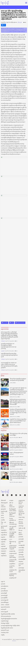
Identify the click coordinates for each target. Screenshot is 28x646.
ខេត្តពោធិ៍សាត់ (4, 535)
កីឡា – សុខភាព (3, 523)
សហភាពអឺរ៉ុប (21, 548)
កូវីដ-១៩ (11, 503)
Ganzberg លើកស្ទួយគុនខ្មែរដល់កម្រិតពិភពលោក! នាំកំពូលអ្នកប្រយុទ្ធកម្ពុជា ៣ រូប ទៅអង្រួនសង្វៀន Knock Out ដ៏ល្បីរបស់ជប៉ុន (18, 412)
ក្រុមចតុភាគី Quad (5, 630)
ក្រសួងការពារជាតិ (13, 553)
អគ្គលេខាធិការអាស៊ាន (5, 607)
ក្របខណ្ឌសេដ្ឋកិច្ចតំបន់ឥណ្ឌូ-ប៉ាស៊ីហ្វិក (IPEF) (10, 626)
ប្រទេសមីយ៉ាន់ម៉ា (4, 591)
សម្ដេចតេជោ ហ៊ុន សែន (21, 507)
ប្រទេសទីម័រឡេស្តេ (4, 602)
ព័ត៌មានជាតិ (3, 500)
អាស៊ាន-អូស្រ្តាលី (4, 612)
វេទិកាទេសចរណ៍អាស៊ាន (6, 616)
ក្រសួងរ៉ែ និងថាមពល (11, 567)
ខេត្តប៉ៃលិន (3, 542)
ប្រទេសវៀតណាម (4, 586)
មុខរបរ (2, 515)
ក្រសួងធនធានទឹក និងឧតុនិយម (13, 560)
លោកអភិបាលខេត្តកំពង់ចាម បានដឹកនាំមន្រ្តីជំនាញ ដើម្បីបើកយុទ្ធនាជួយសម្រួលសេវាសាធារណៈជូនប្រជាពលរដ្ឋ (8, 346)
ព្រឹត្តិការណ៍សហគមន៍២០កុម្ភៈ (13, 523)
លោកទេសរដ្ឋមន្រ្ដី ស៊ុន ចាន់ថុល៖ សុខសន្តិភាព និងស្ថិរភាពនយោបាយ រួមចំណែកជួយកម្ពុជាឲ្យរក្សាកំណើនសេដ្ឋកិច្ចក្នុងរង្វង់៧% (9, 365)
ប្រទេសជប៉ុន (21, 550)
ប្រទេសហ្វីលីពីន (4, 598)
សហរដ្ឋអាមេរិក (22, 545)
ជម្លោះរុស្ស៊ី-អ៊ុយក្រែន (22, 571)
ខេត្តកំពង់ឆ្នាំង (3, 539)
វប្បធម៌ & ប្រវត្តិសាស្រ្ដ (4, 512)
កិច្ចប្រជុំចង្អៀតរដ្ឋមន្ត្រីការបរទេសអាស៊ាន (9, 619)
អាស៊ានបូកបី (3, 609)
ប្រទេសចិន (21, 537)
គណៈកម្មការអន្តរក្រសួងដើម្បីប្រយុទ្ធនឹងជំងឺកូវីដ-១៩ (12, 534)
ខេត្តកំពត (3, 544)
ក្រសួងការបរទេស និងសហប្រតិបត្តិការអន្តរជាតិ (13, 547)
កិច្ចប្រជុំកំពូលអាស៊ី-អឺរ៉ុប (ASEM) (8, 614)
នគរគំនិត (3, 520)
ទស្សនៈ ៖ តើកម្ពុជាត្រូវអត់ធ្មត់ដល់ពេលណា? (16, 453)
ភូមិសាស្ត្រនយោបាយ (21, 522)
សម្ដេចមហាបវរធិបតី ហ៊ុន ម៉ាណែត (22, 502)
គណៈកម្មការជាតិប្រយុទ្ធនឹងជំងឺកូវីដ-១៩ (12, 528)
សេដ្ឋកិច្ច (2, 635)
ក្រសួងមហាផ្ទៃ (12, 551)
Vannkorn (14, 641)
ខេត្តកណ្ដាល (3, 551)
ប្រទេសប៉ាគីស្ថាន (21, 564)
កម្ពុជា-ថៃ (3, 581)
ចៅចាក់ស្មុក (21, 526)
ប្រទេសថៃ (3, 584)
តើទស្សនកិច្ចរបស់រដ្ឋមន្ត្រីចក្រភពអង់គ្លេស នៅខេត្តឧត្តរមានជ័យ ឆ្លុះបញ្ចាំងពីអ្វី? (18, 379)
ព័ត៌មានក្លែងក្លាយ (20, 533)
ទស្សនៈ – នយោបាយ (3, 506)
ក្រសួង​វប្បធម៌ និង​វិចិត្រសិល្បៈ (13, 574)
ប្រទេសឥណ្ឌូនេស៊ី (4, 600)
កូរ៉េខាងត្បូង (21, 555)
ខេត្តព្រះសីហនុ (4, 532)
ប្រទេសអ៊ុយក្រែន (21, 542)
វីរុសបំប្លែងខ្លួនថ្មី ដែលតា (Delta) (12, 510)
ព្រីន (4, 25)
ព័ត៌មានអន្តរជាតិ (4, 503)
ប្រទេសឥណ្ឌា (21, 568)
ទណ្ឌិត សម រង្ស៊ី (22, 528)
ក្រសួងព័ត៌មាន (12, 564)
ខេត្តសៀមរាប (3, 530)
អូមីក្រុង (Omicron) (11, 506)
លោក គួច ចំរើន (5, 322)
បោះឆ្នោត (11, 500)
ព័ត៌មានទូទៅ (20, 22)
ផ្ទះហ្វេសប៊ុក (3, 351)
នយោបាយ (21, 519)
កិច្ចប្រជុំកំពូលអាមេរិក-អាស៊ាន (7, 628)
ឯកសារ (2, 518)
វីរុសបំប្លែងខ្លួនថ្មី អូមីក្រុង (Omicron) (12, 514)
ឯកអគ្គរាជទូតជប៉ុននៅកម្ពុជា (20, 322)
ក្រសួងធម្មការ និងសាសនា (13, 571)
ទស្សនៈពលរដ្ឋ (21, 517)
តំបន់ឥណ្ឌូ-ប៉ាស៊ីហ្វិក (5, 623)
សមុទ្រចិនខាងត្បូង (4, 621)
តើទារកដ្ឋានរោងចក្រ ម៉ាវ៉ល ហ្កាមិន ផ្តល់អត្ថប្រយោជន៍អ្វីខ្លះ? (18, 434)
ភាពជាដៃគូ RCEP (5, 632)
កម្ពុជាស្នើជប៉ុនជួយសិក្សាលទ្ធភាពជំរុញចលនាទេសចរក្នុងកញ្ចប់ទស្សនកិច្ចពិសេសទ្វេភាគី (9, 355)
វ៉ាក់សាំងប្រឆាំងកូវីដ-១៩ (12, 519)
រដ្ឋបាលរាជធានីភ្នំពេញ (4, 527)
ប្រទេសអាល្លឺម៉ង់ (22, 559)
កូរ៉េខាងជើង (21, 552)
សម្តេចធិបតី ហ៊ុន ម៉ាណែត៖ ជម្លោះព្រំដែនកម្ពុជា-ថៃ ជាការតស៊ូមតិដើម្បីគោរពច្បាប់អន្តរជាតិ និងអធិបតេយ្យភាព (18, 420)
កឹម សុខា (20, 530)
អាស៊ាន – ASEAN (5, 605)
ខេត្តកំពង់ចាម (3, 556)
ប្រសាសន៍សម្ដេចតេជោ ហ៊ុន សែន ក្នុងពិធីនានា (21, 512)
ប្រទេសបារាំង (21, 557)
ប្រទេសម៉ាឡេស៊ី (4, 595)
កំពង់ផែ (12, 322)
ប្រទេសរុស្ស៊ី (21, 539)
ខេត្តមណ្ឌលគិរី (4, 549)
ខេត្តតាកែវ (3, 537)
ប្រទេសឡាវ (3, 588)
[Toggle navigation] (25, 2)
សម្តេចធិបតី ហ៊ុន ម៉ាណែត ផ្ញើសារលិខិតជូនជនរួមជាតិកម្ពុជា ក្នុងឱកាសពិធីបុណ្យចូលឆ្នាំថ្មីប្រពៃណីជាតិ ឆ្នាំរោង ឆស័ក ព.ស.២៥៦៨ (18, 464)
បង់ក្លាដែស (21, 561)
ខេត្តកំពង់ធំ (3, 546)
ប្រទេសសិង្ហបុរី (4, 593)
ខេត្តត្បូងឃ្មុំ (3, 553)
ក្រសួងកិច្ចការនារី (12, 578)
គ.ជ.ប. (10, 539)
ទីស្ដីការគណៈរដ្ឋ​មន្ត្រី (12, 542)
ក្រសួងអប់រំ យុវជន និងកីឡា (12, 556)
